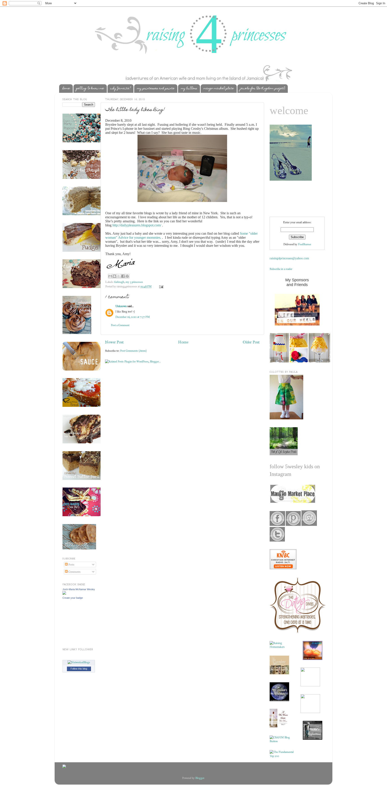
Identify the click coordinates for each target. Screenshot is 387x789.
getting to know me (90, 88)
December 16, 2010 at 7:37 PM (132, 317)
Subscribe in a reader (281, 269)
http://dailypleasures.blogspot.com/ (136, 225)
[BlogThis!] (114, 276)
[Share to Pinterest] (127, 276)
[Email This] (110, 276)
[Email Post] (160, 286)
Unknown (121, 306)
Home (183, 342)
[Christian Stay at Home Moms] (282, 741)
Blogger (199, 778)
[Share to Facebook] (123, 276)
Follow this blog (79, 668)
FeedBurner (304, 244)
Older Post (251, 342)
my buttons (189, 88)
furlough (119, 282)
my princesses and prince (155, 88)
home (66, 88)
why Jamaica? (120, 88)
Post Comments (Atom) (133, 350)
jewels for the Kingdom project (262, 88)
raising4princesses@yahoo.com (289, 258)
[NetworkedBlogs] (79, 662)
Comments (74, 571)
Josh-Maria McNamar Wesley (78, 589)
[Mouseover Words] (292, 501)
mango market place (218, 88)
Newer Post (114, 342)
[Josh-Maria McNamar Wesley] (64, 593)
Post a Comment (120, 325)
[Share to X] (118, 276)
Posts (71, 564)
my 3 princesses (134, 282)
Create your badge (72, 597)
